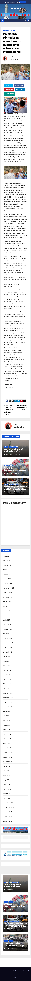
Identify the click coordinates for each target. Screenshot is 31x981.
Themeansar (15, 973)
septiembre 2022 (8, 762)
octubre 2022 (7, 757)
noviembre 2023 (8, 698)
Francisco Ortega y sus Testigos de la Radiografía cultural (8, 409)
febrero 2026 (7, 574)
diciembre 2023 (8, 693)
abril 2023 (6, 730)
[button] (25, 20)
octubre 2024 (7, 647)
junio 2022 (6, 775)
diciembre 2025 (8, 583)
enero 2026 (7, 579)
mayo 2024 (7, 670)
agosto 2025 (7, 602)
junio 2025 (6, 611)
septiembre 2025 (8, 597)
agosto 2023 (7, 711)
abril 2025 (6, 620)
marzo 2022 (7, 789)
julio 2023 (6, 716)
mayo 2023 (7, 725)
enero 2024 (7, 688)
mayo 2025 (7, 615)
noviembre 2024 (8, 643)
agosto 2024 (7, 656)
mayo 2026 (7, 565)
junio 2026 (6, 560)
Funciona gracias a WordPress (10, 970)
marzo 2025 (7, 624)
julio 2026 (6, 556)
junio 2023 (6, 720)
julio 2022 (6, 771)
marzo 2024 (7, 679)
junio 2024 (6, 666)
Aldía (5, 30)
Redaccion (15, 57)
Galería (15, 977)
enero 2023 (7, 743)
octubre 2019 (7, 821)
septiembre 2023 (8, 707)
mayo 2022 (7, 780)
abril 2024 (6, 675)
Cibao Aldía (15, 8)
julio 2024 (6, 661)
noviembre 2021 (8, 807)
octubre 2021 (7, 812)
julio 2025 (6, 606)
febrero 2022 (7, 794)
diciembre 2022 (8, 748)
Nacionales (11, 30)
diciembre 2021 (8, 803)
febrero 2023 (7, 739)
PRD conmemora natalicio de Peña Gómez (21, 407)
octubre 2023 (7, 702)
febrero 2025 (7, 629)
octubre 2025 (7, 592)
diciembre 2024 (8, 638)
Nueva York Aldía (13, 446)
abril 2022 (6, 784)
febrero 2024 (7, 684)
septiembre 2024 (8, 652)
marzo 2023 (7, 734)
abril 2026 (6, 570)
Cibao (10, 465)
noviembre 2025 (8, 588)
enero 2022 (7, 798)
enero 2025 (7, 634)
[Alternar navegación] (14, 20)
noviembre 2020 (8, 816)
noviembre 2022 (8, 752)
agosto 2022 (7, 766)
